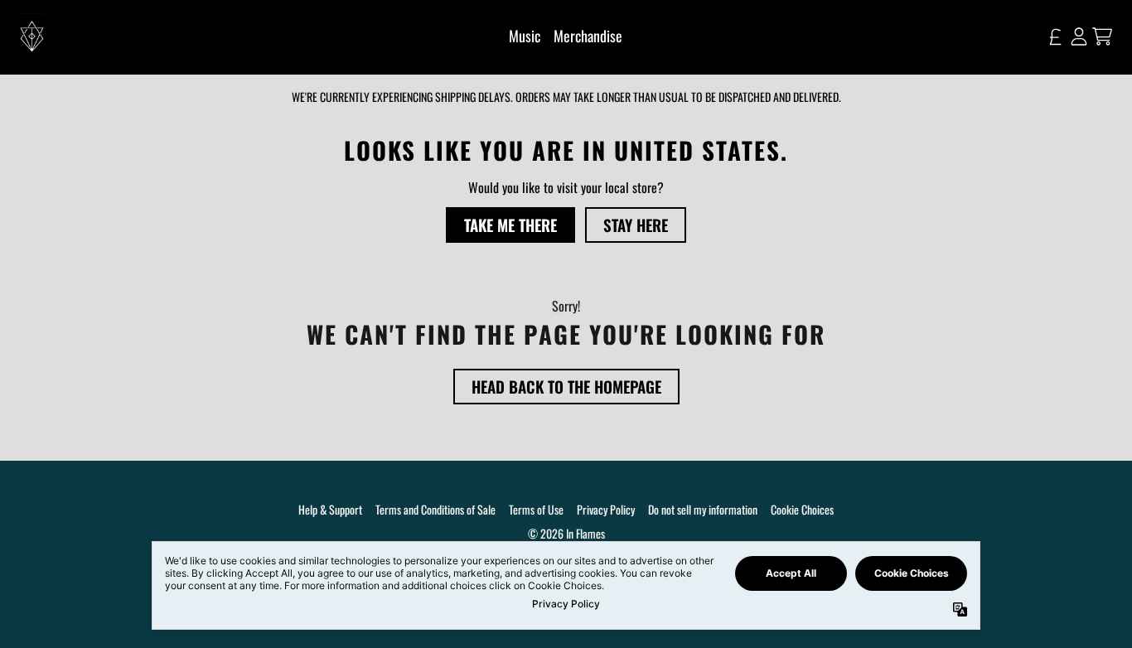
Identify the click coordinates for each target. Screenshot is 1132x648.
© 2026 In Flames (566, 533)
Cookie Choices (802, 509)
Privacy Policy (606, 509)
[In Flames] (32, 36)
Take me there (510, 224)
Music (524, 35)
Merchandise (588, 35)
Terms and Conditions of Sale (435, 509)
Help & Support (330, 509)
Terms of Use (536, 509)
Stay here (635, 224)
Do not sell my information (702, 509)
